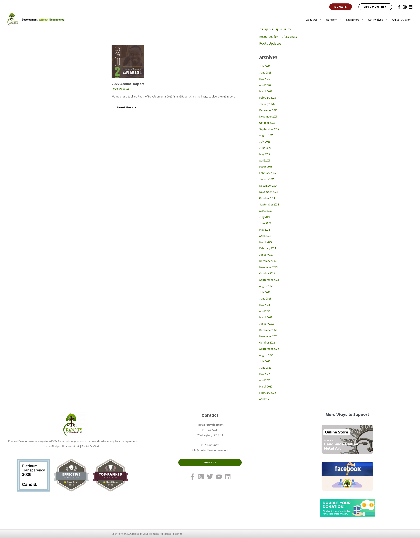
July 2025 (264, 141)
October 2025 (267, 123)
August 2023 (266, 286)
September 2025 (269, 129)
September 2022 (269, 349)
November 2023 (268, 267)
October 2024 (267, 198)
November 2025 (268, 116)
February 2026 (267, 97)
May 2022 (264, 374)
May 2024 (264, 229)
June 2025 (265, 148)
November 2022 (268, 336)
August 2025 (266, 135)
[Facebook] (399, 7)
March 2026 (265, 91)
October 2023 (267, 273)
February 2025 (267, 173)
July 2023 (264, 292)
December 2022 (268, 330)
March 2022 (265, 386)
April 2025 (265, 160)
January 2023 (266, 323)
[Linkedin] (411, 7)
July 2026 (264, 66)
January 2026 (266, 104)
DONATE (210, 462)
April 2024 (265, 236)
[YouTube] (219, 476)
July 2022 (264, 361)
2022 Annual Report (128, 84)
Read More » (126, 106)
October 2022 (267, 342)
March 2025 (265, 167)
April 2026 (265, 85)
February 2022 (267, 393)
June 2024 (265, 223)
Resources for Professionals (278, 37)
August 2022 (266, 355)
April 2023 (265, 311)
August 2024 (266, 211)
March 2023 (265, 317)
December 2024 (268, 185)
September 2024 (269, 204)
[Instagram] (405, 7)
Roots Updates (120, 88)
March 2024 (265, 242)
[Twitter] (210, 476)
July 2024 (264, 217)
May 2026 (264, 79)
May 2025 (264, 154)
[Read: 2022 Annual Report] (128, 61)
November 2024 (268, 192)
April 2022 (265, 380)
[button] (341, 6)
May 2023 (264, 305)
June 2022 (265, 367)
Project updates (275, 28)
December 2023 (268, 261)
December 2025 (268, 110)
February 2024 (267, 248)
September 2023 (269, 280)
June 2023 (265, 298)
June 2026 (265, 72)
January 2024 (266, 255)
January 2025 (266, 179)
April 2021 (265, 399)
